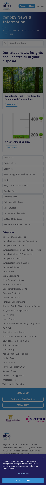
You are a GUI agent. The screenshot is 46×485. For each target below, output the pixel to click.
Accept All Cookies (23, 480)
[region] (23, 469)
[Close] (43, 457)
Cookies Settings (23, 473)
